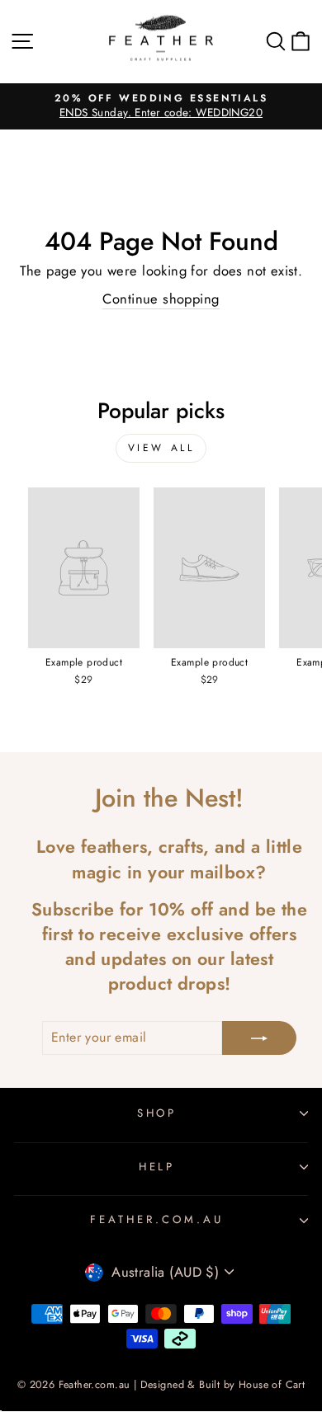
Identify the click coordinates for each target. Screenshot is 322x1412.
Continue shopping (160, 298)
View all (161, 447)
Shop (157, 1113)
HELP (157, 1166)
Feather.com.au (157, 1219)
